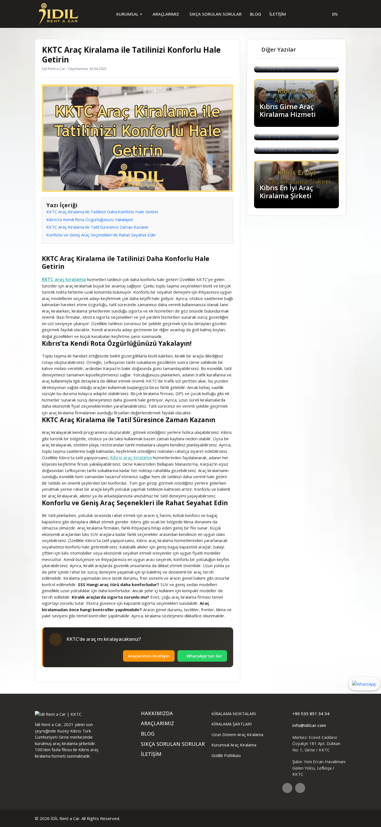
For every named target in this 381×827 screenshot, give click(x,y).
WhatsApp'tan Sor (203, 656)
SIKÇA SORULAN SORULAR (215, 14)
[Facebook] (287, 788)
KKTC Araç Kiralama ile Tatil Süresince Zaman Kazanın (97, 227)
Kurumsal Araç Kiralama (233, 745)
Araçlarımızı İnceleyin (149, 656)
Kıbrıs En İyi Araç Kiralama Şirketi (286, 191)
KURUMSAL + (129, 14)
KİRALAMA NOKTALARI (233, 713)
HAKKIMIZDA (157, 713)
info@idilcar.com (309, 725)
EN (334, 14)
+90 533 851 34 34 (310, 713)
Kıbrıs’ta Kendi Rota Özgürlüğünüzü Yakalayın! (89, 219)
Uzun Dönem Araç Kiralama (237, 734)
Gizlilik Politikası (226, 755)
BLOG (255, 14)
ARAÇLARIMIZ (166, 14)
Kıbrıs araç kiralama (131, 457)
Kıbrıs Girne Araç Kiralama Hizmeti (288, 110)
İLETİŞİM (277, 14)
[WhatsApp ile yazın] (364, 683)
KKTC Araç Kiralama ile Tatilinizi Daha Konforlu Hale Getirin (102, 211)
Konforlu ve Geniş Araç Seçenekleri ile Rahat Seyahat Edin (101, 235)
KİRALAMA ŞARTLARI (231, 724)
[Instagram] (300, 788)
